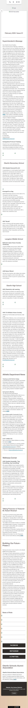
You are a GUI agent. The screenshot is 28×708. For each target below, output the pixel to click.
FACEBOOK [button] (14, 645)
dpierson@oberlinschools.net (16, 450)
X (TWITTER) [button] (14, 657)
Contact (14, 693)
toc (2, 11)
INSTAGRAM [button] (14, 651)
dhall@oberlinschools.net (8, 138)
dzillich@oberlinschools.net (9, 446)
